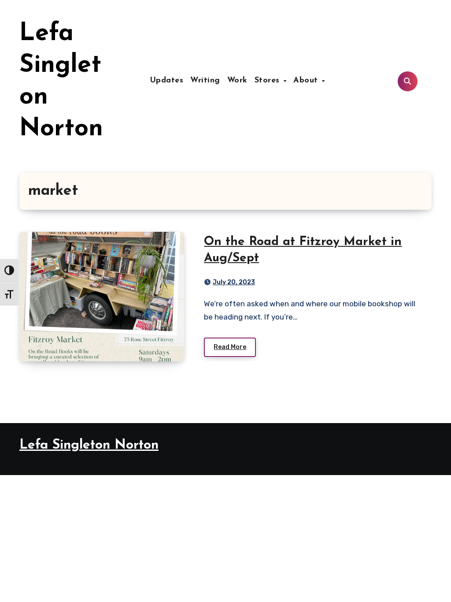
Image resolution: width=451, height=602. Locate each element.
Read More (230, 347)
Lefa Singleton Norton (89, 445)
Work (237, 81)
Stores (269, 81)
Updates (167, 81)
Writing (205, 81)
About (307, 81)
